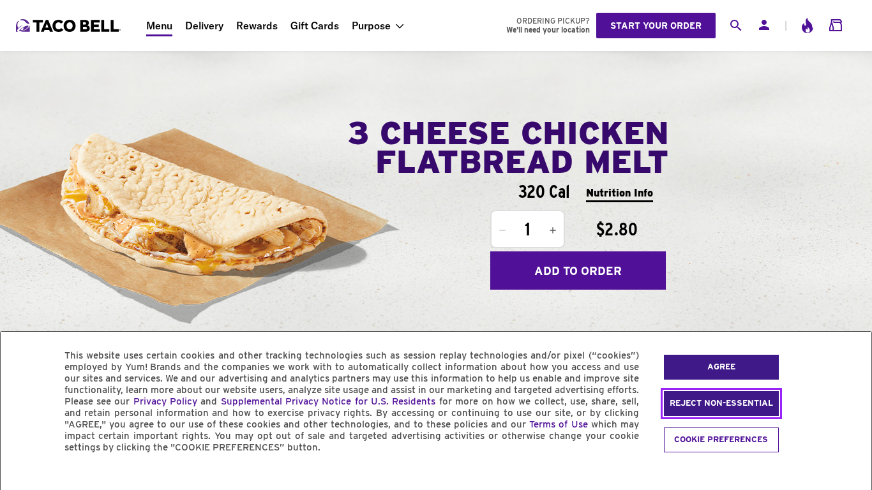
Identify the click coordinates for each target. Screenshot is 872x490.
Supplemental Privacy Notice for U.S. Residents (328, 401)
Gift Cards (314, 25)
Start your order (656, 25)
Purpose (371, 25)
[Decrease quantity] (502, 230)
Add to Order (578, 271)
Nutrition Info (619, 193)
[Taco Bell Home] (69, 25)
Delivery (204, 25)
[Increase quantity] (553, 230)
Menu (159, 25)
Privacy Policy (165, 401)
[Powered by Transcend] (21, 476)
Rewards (257, 25)
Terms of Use (558, 424)
